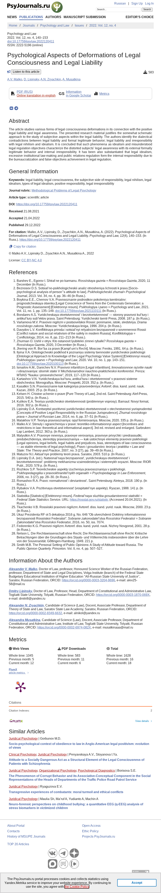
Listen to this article (26, 71)
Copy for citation (24, 246)
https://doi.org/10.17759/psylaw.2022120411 (46, 204)
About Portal (16, 825)
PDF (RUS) (25, 91)
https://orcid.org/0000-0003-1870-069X (123, 594)
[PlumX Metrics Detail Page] (20, 687)
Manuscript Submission (85, 17)
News (12, 17)
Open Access (91, 825)
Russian (120, 3)
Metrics (104, 93)
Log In (149, 3)
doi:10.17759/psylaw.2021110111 (78, 310)
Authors (53, 17)
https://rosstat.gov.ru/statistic (89, 499)
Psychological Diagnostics (96, 770)
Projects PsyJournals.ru (98, 836)
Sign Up (137, 3)
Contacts (13, 831)
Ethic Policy (90, 831)
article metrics (17, 672)
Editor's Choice (140, 17)
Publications (31, 17)
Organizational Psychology (57, 770)
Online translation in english (36, 95)
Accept (137, 882)
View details (142, 721)
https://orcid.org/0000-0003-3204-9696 (88, 580)
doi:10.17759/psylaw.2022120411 (30, 41)
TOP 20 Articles (18, 844)
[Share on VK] (11, 108)
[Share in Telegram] (16, 108)
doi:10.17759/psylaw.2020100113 (40, 363)
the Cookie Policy (77, 886)
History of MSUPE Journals (26, 836)
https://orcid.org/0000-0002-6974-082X (64, 627)
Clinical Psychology (22, 754)
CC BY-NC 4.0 (31, 260)
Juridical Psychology (23, 738)
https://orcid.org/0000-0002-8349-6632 (35, 613)
